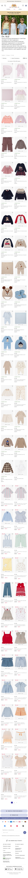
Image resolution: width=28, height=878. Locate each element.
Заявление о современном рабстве (19, 858)
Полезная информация (20, 855)
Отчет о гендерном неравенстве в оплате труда (7, 855)
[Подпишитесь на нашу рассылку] (24, 832)
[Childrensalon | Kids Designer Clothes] (14, 5)
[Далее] (16, 802)
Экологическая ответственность (6, 862)
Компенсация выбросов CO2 (7, 859)
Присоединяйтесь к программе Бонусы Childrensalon (14, 818)
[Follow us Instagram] (11, 826)
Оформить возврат (7, 846)
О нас (4, 850)
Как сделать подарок (19, 844)
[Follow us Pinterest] (17, 826)
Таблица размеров (7, 852)
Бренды (20, 9)
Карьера (17, 846)
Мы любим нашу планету (15, 840)
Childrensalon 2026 (17, 872)
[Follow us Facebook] (5, 826)
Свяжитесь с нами (6, 848)
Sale (14, 9)
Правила (17, 853)
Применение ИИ (18, 851)
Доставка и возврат (7, 844)
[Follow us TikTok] (23, 826)
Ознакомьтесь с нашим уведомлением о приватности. (11, 835)
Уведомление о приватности (18, 849)
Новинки (8, 9)
